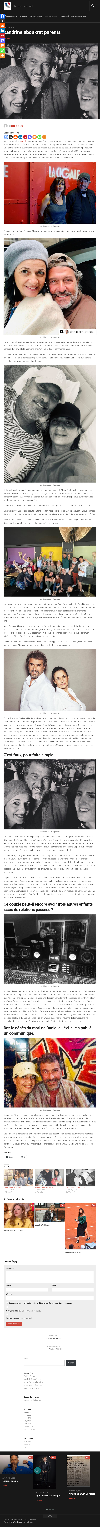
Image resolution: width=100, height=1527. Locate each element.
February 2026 (29, 1430)
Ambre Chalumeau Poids (14, 1231)
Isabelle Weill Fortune (43, 1225)
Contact (23, 16)
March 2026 (28, 1427)
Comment (10, 1269)
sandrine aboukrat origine (75, 1187)
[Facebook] (6, 137)
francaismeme (11, 16)
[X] (11, 137)
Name (9, 1285)
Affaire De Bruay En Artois (33, 1382)
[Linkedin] (20, 137)
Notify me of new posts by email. (19, 1318)
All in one (27, 1442)
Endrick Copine (29, 1376)
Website (9, 1294)
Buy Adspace (51, 16)
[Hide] (1, 60)
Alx (31, 1522)
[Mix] (34, 137)
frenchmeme (17, 126)
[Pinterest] (25, 137)
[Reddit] (15, 137)
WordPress (17, 1522)
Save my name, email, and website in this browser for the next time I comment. (40, 1303)
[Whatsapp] (39, 137)
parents (23, 141)
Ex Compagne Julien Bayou (34, 1385)
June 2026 (28, 1418)
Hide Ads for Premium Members (74, 16)
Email (54, 1285)
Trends (7, 38)
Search (26, 1359)
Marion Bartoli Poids (73, 1252)
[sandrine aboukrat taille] (18, 1177)
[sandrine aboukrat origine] (80, 1177)
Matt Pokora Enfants (32, 1388)
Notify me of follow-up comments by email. (23, 1311)
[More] (44, 137)
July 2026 (27, 1415)
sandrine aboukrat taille (12, 1187)
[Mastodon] (30, 137)
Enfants (27, 1445)
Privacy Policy (36, 16)
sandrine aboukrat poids (44, 1187)
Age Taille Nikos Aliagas (33, 1379)
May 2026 (27, 1421)
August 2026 (28, 1412)
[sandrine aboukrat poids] (49, 1177)
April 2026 (27, 1424)
